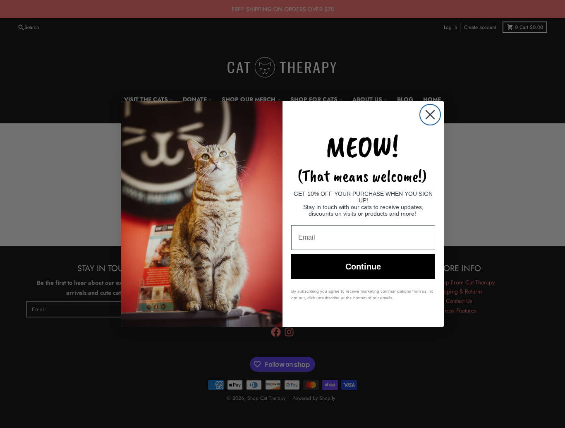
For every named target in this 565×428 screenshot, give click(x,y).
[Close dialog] (430, 114)
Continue (363, 266)
